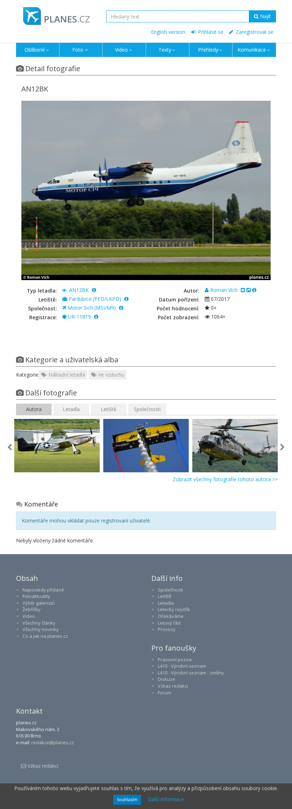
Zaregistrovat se (253, 31)
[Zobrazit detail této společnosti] (121, 307)
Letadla (71, 409)
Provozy (167, 629)
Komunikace (252, 49)
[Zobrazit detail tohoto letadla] (94, 290)
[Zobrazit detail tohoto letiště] (126, 298)
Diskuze (166, 679)
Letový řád (169, 623)
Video (121, 49)
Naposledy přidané (43, 590)
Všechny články (39, 623)
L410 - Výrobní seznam (182, 666)
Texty (164, 49)
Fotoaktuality (36, 596)
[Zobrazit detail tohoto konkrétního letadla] (96, 316)
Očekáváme (171, 616)
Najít (265, 16)
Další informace (166, 799)
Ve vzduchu (110, 374)
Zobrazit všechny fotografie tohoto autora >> (225, 479)
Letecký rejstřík (174, 609)
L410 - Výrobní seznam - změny (191, 672)
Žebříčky (31, 609)
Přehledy (208, 49)
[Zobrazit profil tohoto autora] (254, 290)
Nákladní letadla (66, 374)
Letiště (108, 409)
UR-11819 (79, 316)
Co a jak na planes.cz (45, 636)
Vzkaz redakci (173, 686)
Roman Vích (224, 290)
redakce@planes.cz (52, 742)
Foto (77, 49)
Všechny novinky (40, 629)
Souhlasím (127, 800)
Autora (34, 409)
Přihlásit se (210, 31)
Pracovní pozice (175, 659)
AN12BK (79, 290)
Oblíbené (35, 49)
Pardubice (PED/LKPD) (94, 298)
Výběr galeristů (38, 603)
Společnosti (147, 409)
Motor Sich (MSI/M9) (91, 307)
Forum (164, 692)
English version (168, 31)
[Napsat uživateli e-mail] (243, 290)
